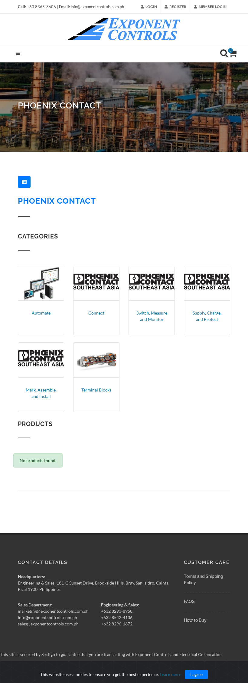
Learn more (170, 674)
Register (177, 6)
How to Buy (195, 620)
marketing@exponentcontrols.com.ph (53, 611)
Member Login (212, 6)
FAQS (189, 601)
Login (151, 6)
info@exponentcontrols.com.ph (47, 617)
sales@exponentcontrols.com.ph (48, 623)
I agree (196, 674)
